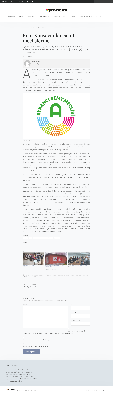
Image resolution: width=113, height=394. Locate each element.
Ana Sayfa (5, 1)
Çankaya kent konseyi (55, 275)
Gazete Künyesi (96, 390)
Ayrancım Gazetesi (44, 16)
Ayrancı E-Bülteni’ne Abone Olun (90, 16)
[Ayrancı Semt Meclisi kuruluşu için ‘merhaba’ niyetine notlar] (56, 259)
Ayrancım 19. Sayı (29, 275)
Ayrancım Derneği (60, 16)
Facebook (28, 1)
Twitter (31, 1)
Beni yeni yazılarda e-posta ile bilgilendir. (36, 346)
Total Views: (27, 285)
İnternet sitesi (75, 320)
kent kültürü (71, 275)
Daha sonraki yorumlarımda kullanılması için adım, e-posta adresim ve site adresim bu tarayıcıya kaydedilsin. (54, 332)
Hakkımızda (13, 1)
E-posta (74, 312)
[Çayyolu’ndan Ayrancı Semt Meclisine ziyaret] (79, 259)
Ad (72, 304)
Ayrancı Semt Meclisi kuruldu (29, 265)
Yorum (25, 304)
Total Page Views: (28, 287)
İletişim (21, 1)
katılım (64, 275)
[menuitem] (6, 1)
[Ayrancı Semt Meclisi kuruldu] (33, 259)
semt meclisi (32, 277)
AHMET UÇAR (36, 61)
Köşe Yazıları (39, 275)
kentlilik (79, 275)
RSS (33, 1)
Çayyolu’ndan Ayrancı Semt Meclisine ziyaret (77, 265)
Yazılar (21, 16)
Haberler (30, 16)
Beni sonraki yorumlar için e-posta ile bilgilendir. (38, 340)
